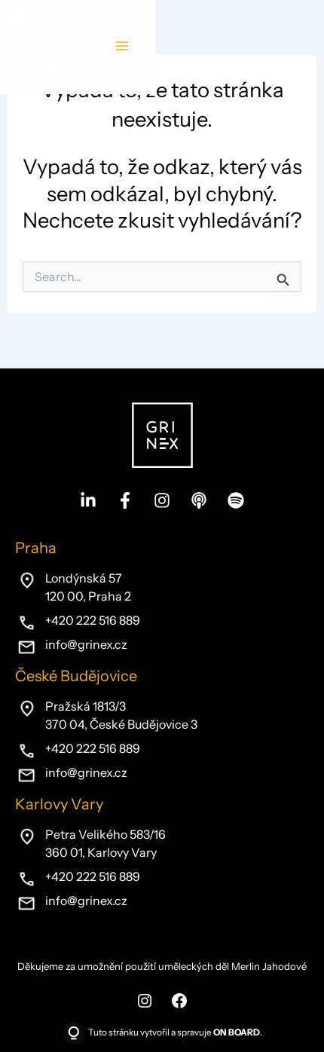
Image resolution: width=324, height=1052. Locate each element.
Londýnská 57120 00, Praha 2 (88, 587)
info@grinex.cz (86, 644)
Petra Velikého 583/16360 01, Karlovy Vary (105, 843)
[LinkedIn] (88, 500)
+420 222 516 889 (92, 620)
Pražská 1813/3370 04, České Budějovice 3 (121, 715)
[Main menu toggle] (121, 46)
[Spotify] (236, 500)
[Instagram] (162, 500)
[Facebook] (125, 500)
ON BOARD (236, 1032)
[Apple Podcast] (199, 500)
